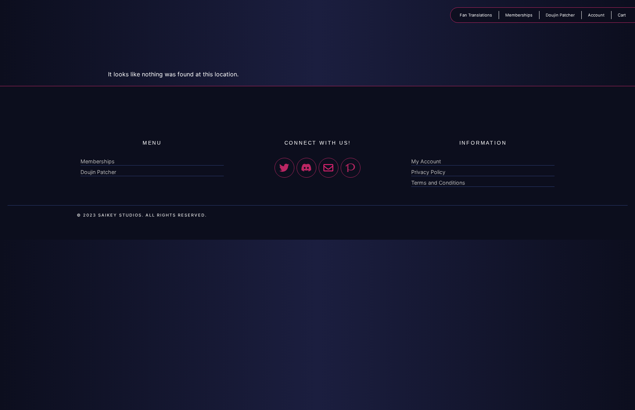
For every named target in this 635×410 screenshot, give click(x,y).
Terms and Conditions (438, 182)
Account (596, 15)
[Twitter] (284, 168)
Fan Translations (476, 15)
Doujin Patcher (560, 15)
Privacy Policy (428, 172)
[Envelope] (328, 168)
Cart (622, 15)
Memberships (518, 15)
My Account (426, 161)
